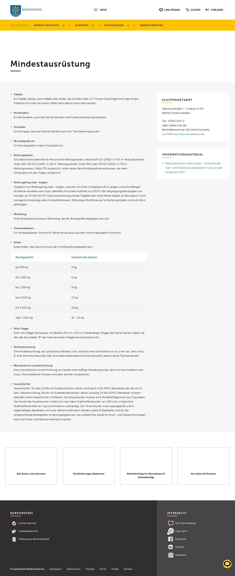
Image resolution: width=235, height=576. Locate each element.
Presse (115, 569)
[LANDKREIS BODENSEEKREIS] (26, 11)
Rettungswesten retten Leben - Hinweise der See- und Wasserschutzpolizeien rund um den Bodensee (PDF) (193, 168)
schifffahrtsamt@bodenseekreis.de (183, 134)
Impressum (55, 569)
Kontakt (90, 569)
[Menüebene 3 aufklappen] (129, 25)
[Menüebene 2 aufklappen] (93, 25)
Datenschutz (74, 569)
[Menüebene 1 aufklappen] (64, 25)
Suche (102, 569)
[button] (192, 11)
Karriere (128, 569)
